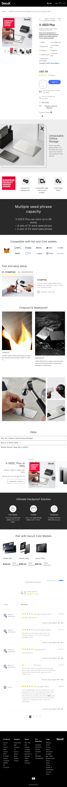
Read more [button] (26, 701)
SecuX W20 (40, 558)
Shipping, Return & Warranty (51, 107)
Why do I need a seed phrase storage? (17, 438)
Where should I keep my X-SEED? (14, 447)
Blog (15, 756)
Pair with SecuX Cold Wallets (33, 536)
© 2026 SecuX (33, 784)
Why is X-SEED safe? (9, 443)
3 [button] (36, 717)
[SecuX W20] (41, 547)
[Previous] (5, 47)
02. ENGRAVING (25, 272)
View (14, 564)
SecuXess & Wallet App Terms (49, 754)
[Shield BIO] (9, 547)
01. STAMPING (9, 272)
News (26, 758)
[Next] (8, 47)
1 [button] (30, 717)
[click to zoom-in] (29, 19)
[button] (58, 623)
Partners (27, 752)
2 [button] (33, 717)
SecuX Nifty (24, 558)
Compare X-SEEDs (16, 481)
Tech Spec (45, 102)
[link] (47, 75)
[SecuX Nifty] (25, 547)
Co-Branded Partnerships (39, 756)
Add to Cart (54, 82)
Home (4, 11)
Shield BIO (7, 558)
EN (50, 3)
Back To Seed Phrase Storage (50, 19)
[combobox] (49, 3)
